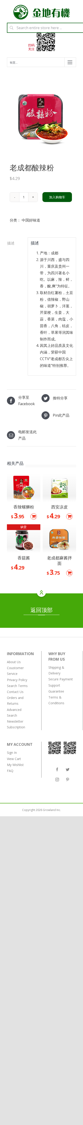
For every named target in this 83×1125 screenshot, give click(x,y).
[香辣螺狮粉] (23, 487)
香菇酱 (24, 558)
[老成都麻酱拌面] (59, 538)
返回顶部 (41, 610)
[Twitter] (67, 769)
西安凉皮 (59, 507)
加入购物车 (57, 197)
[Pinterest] (67, 779)
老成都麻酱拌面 (59, 560)
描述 (11, 243)
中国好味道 (31, 220)
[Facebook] (57, 769)
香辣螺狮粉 (23, 507)
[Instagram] (57, 779)
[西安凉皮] (59, 487)
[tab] (16, 243)
